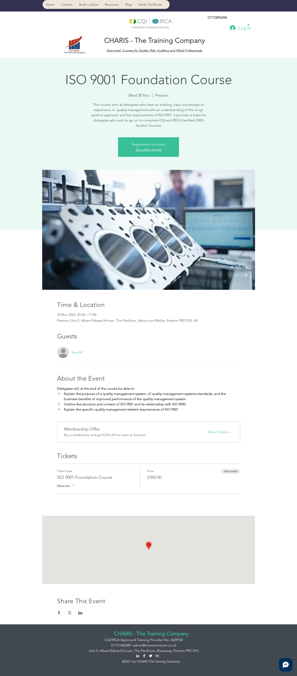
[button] (67, 4)
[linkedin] (137, 656)
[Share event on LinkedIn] (80, 613)
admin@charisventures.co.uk (155, 645)
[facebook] (144, 656)
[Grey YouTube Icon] (157, 656)
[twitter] (150, 656)
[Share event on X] (70, 613)
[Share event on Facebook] (59, 613)
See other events (149, 149)
